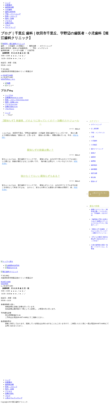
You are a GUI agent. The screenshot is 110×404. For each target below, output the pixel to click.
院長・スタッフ (11, 16)
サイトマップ (10, 27)
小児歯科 (8, 9)
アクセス (8, 21)
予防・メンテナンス (98, 132)
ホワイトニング (96, 124)
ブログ (7, 25)
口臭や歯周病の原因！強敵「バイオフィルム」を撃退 (99, 247)
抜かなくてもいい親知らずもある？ (40, 176)
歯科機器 (94, 169)
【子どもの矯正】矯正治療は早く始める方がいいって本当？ (99, 239)
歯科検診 (94, 165)
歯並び (93, 153)
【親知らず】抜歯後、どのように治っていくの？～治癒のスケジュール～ (99, 231)
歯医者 (93, 157)
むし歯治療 (95, 128)
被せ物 (93, 177)
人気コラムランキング (98, 194)
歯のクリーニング (97, 149)
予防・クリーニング (13, 14)
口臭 (92, 137)
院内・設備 (9, 18)
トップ (7, 3)
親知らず (77, 128)
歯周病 (93, 161)
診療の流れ (9, 23)
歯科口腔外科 (10, 12)
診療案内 (8, 5)
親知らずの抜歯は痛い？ (40, 150)
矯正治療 (94, 173)
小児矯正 (94, 145)
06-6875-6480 (6, 282)
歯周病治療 (9, 7)
